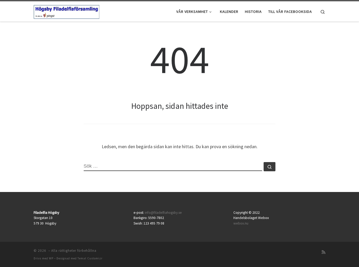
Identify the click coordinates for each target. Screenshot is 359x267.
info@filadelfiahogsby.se (163, 212)
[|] (66, 11)
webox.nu (240, 223)
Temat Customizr (90, 258)
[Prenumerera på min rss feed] (323, 252)
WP (51, 258)
